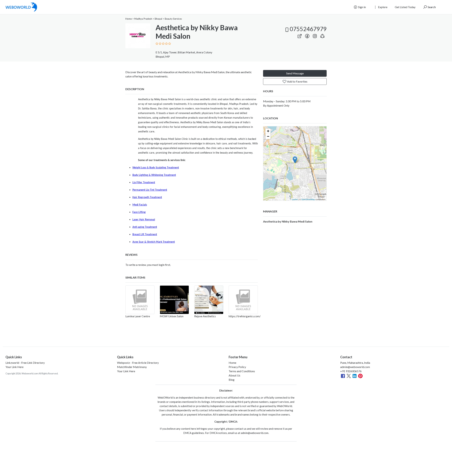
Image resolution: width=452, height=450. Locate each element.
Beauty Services (173, 18)
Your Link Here (14, 367)
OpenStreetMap (308, 199)
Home (128, 18)
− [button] (268, 136)
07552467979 (308, 28)
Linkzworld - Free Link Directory (25, 362)
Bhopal (158, 18)
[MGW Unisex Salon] (174, 300)
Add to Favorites (297, 81)
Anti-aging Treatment (144, 227)
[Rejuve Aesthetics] (208, 300)
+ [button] (268, 131)
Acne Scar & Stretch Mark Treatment (153, 242)
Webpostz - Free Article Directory (138, 362)
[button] (322, 35)
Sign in (362, 7)
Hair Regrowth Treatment (147, 197)
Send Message (295, 73)
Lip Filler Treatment (143, 182)
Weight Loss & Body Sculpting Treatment (155, 167)
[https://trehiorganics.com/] (243, 300)
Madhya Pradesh (143, 18)
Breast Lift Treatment (144, 234)
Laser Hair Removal (143, 219)
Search (431, 7)
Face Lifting (139, 212)
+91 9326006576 (351, 371)
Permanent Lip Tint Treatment (149, 190)
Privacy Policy (237, 367)
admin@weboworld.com (355, 367)
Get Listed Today (405, 7)
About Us (234, 375)
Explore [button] (382, 7)
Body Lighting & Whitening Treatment (154, 175)
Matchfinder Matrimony (132, 367)
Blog (231, 379)
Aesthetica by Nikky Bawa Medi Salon (287, 221)
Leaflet (295, 199)
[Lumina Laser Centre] (140, 300)
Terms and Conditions (242, 371)
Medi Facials (139, 204)
